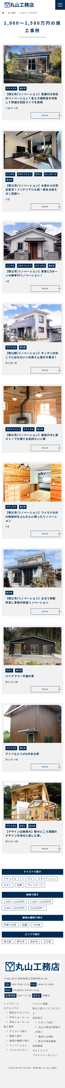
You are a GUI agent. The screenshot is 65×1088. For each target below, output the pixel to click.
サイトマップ (39, 1050)
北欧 (19, 885)
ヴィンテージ (35, 885)
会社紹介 (37, 1017)
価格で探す (15, 1036)
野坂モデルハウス (19, 1012)
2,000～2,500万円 (14, 908)
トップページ (11, 1003)
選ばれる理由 (45, 1036)
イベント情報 (39, 1003)
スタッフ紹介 (45, 1022)
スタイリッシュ (46, 878)
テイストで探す (18, 1031)
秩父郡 (7, 941)
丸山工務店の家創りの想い (48, 1029)
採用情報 (37, 1046)
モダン (7, 885)
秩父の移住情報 (47, 1041)
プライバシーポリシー (45, 1055)
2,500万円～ (37, 908)
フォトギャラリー (19, 1050)
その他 (36, 924)
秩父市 (21, 941)
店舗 (24, 924)
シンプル (27, 878)
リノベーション (18, 1045)
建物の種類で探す (19, 1040)
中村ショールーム (19, 1017)
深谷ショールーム (19, 1022)
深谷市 (34, 941)
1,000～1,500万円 (14, 901)
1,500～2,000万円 (40, 901)
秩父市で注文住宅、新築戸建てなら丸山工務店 (36, 1068)
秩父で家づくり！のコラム (46, 1011)
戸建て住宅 (10, 924)
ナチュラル (10, 878)
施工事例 (9, 1026)
